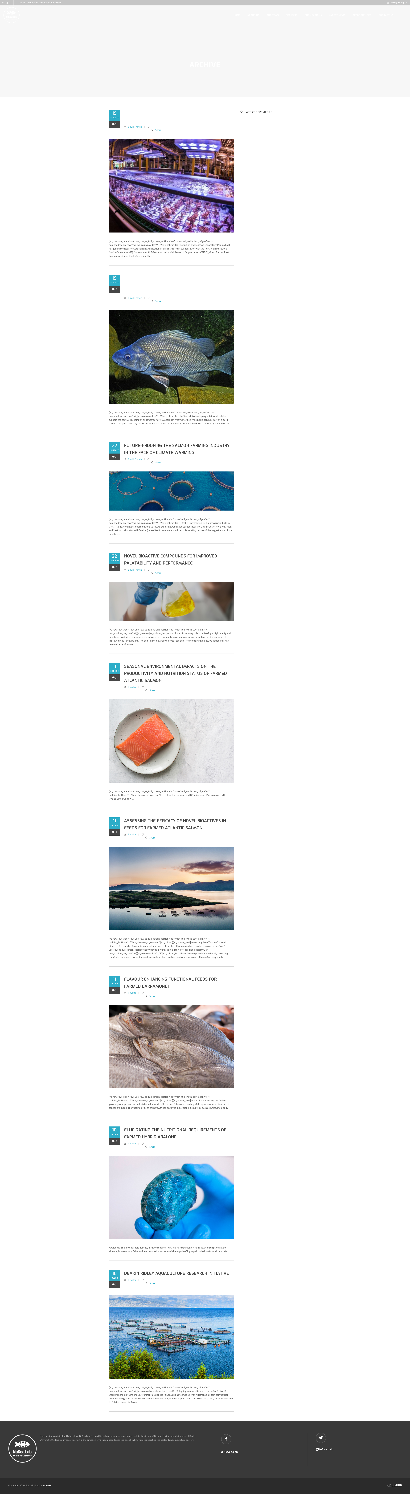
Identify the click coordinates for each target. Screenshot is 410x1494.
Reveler (132, 687)
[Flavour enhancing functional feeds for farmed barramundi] (171, 1046)
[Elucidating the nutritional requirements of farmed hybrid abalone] (171, 1197)
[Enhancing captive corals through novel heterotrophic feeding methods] (171, 186)
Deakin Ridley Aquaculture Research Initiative (176, 1273)
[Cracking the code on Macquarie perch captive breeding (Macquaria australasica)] (171, 357)
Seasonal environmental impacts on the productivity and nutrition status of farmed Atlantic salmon (175, 673)
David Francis (135, 126)
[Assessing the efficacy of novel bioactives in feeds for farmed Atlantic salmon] (171, 888)
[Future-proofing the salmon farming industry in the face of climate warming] (171, 491)
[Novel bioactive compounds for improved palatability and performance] (171, 601)
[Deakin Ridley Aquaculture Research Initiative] (171, 1337)
